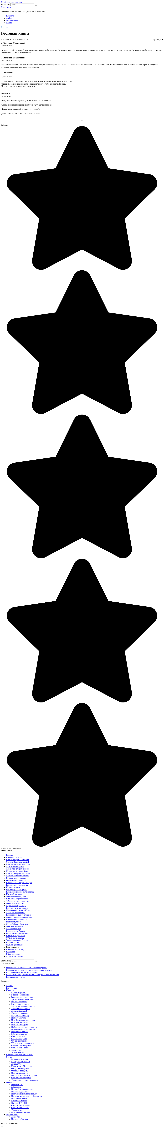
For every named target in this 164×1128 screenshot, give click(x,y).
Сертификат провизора (16, 906)
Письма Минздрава (14, 894)
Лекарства (15, 1117)
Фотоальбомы (12, 20)
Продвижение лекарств (16, 919)
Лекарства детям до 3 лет (17, 871)
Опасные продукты (14, 926)
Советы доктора (18, 1036)
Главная (9, 855)
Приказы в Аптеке (14, 857)
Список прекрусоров (20, 1105)
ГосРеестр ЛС (17, 1084)
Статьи (9, 23)
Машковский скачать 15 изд (18, 910)
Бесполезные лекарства (16, 880)
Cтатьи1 (9, 985)
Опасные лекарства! (20, 1022)
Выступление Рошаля (15, 931)
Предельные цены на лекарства (20, 892)
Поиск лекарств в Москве (17, 860)
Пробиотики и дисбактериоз (18, 915)
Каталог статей (12, 942)
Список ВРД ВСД (19, 1103)
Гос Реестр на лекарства (16, 889)
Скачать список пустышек (17, 876)
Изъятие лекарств (19, 1002)
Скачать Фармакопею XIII (17, 862)
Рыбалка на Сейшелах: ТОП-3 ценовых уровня (26, 968)
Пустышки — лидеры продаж (19, 883)
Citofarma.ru (6, 7)
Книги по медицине (20, 1004)
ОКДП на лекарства (15, 938)
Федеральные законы (20, 1112)
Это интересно (17, 1052)
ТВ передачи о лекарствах (22, 1043)
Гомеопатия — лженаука (17, 885)
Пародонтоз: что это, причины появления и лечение (29, 970)
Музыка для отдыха (14, 945)
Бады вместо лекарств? (21, 1059)
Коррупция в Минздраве (17, 933)
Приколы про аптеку (15, 949)
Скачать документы (14, 956)
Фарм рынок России (15, 903)
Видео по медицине (20, 995)
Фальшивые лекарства (16, 896)
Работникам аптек (19, 1034)
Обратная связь (12, 954)
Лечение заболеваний (15, 912)
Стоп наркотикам (13, 929)
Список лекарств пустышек (18, 873)
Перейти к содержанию (11, 2)
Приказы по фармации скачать (19, 1055)
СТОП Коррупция (19, 1038)
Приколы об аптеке (19, 1119)
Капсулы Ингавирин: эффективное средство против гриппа (32, 974)
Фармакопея (16, 1110)
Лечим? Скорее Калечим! (17, 924)
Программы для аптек (15, 935)
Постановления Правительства (24, 1094)
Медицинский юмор (20, 1015)
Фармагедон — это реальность (19, 917)
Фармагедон (16, 1050)
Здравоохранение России (17, 940)
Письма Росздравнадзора (17, 899)
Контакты (10, 952)
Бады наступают (13, 922)
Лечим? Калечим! (19, 1011)
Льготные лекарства (15, 866)
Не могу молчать (13, 887)
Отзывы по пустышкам (16, 878)
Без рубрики (11, 988)
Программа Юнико (19, 1032)
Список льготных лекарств (18, 864)
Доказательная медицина (22, 999)
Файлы (9, 18)
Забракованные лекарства (17, 901)
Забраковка (16, 1087)
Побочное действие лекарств (24, 1027)
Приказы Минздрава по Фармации (26, 1096)
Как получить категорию (17, 908)
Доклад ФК (16, 1064)
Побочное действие (19, 1091)
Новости (10, 16)
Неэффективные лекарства (23, 1020)
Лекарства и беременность (17, 869)
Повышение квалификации (23, 1029)
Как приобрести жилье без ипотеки (21, 972)
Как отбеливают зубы (15, 977)
